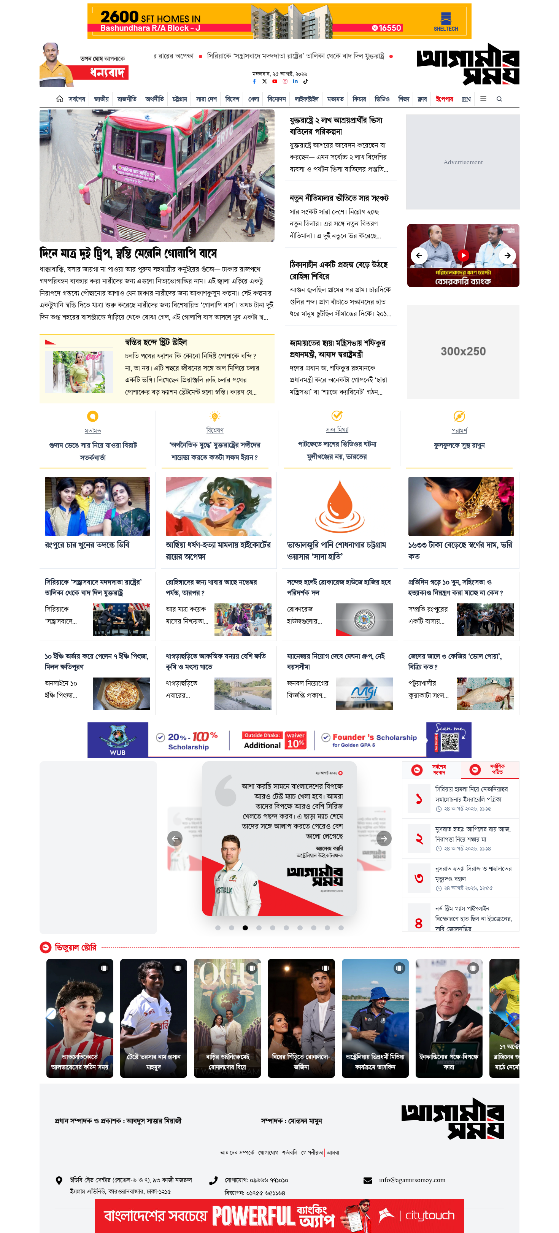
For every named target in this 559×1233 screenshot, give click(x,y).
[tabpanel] (460, 855)
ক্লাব (422, 99)
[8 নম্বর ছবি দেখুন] (314, 928)
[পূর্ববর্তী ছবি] (175, 838)
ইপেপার (444, 99)
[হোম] (58, 99)
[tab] (431, 770)
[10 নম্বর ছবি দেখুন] (341, 928)
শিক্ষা (404, 99)
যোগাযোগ (268, 1152)
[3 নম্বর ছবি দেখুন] (245, 928)
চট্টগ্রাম (180, 99)
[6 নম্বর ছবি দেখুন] (286, 928)
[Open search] (500, 98)
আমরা (333, 1152)
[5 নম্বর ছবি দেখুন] (273, 928)
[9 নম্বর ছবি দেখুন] (327, 928)
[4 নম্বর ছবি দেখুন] (259, 928)
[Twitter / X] (264, 81)
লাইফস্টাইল (307, 99)
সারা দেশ (206, 99)
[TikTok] (305, 81)
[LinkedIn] (295, 81)
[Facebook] (254, 81)
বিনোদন (277, 99)
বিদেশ (232, 99)
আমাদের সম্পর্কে (237, 1152)
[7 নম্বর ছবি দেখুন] (300, 928)
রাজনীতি (127, 99)
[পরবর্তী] (507, 255)
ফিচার (359, 99)
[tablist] (460, 770)
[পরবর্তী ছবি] (384, 838)
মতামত (335, 99)
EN (466, 99)
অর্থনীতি (155, 99)
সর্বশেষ (77, 99)
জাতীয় (101, 99)
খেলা (253, 99)
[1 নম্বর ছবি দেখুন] (218, 928)
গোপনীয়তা (312, 1152)
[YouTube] (275, 81)
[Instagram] (285, 81)
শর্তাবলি (289, 1152)
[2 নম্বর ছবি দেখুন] (232, 928)
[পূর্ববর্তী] (419, 255)
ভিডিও (382, 99)
